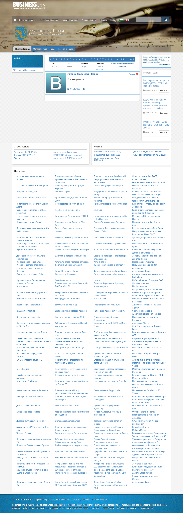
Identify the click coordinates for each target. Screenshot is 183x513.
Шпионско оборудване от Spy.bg (147, 466)
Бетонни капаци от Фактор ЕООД (147, 375)
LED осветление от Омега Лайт (108, 466)
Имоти (97, 280)
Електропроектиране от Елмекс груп (149, 396)
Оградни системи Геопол (143, 411)
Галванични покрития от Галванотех (32, 390)
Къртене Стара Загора (26, 472)
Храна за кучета (101, 286)
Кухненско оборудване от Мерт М (110, 264)
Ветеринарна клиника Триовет (146, 448)
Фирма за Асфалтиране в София (109, 469)
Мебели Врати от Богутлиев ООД (147, 280)
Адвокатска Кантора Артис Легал (31, 197)
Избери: (22, 49)
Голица (17, 58)
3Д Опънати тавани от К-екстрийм (32, 185)
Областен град (40, 49)
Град (52, 49)
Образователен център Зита (68, 442)
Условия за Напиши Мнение (94, 499)
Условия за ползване (70, 499)
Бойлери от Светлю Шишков (29, 396)
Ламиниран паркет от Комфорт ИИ (110, 176)
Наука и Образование (27, 70)
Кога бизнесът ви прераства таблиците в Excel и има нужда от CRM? (156, 124)
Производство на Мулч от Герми (70, 203)
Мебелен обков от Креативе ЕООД (71, 485)
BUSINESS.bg (32, 499)
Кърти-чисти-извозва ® (143, 469)
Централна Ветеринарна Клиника (70, 255)
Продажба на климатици (143, 261)
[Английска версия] (127, 20)
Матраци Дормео (63, 191)
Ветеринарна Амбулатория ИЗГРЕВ (71, 216)
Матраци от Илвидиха (26, 191)
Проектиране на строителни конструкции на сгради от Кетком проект (147, 384)
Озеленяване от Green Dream (107, 430)
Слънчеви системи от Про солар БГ (110, 243)
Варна (84, 66)
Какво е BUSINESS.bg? (24, 155)
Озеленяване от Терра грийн (107, 390)
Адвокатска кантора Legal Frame (147, 454)
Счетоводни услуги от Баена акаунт (110, 274)
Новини (113, 20)
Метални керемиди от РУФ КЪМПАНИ (106, 159)
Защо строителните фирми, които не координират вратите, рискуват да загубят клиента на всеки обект (155, 104)
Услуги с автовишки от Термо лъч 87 (149, 436)
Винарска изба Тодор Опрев (29, 261)
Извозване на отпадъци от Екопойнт (110, 381)
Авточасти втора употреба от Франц (71, 261)
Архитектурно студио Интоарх (146, 359)
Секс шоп (98, 210)
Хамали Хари (100, 298)
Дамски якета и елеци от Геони (108, 237)
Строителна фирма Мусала (67, 338)
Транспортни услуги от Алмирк (69, 375)
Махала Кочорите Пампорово (146, 292)
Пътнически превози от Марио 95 (109, 310)
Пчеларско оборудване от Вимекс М (111, 347)
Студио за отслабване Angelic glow (110, 341)
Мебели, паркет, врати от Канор (31, 298)
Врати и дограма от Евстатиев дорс (71, 433)
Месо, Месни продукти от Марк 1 (70, 466)
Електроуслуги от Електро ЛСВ (69, 317)
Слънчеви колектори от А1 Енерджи (150, 155)
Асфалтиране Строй (141, 271)
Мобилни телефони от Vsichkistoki (148, 295)
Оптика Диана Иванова (104, 439)
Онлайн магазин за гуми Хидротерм (72, 249)
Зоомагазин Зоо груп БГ (143, 463)
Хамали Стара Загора (142, 472)
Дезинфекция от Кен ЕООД (144, 176)
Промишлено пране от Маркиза (108, 427)
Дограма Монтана (140, 283)
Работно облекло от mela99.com (70, 439)
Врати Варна (22, 286)
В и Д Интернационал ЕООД (107, 155)
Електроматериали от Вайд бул (69, 347)
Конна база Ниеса (140, 427)
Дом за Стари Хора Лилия (28, 405)
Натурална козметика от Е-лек (69, 463)
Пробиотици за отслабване (29, 304)
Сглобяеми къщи (63, 280)
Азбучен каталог (70, 20)
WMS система (100, 261)
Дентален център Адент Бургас (108, 338)
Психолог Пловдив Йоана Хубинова (110, 203)
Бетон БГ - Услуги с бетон (66, 271)
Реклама (103, 20)
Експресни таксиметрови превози (71, 310)
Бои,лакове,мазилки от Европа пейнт (149, 433)
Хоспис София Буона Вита (67, 405)
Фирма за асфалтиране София (30, 274)
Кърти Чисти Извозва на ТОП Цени (71, 472)
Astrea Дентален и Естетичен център (111, 249)
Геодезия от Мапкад (25, 310)
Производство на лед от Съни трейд (71, 283)
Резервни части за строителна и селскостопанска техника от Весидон (31, 267)
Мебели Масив (139, 430)
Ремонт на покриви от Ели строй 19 (148, 182)
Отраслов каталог (27, 20)
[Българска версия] (121, 20)
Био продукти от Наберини (67, 298)
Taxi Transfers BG (62, 286)
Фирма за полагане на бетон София (110, 271)
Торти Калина (22, 369)
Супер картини (139, 179)
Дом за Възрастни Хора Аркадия (70, 451)
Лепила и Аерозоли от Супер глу (109, 283)
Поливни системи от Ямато (106, 442)
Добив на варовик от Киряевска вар (71, 445)
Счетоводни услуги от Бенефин (108, 185)
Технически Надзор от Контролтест (71, 237)
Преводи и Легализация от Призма (32, 445)
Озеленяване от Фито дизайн (146, 445)
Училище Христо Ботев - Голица (82, 74)
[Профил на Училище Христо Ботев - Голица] (56, 82)
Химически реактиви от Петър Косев (149, 439)
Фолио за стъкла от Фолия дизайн (32, 469)
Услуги (17, 158)
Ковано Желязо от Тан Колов (29, 338)
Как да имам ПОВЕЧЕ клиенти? (67, 158)
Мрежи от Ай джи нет (26, 249)
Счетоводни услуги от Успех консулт (149, 451)
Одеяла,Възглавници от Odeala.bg (109, 222)
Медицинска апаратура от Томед (31, 332)
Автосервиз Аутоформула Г (145, 442)
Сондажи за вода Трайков (28, 411)
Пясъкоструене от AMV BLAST (108, 304)
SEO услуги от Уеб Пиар (66, 304)
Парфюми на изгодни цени (67, 210)
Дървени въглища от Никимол (30, 421)
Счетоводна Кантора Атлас (67, 421)
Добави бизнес (89, 20)
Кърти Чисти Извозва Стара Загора (71, 482)
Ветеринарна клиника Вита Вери (147, 228)
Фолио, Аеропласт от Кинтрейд (146, 191)
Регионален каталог (49, 20)
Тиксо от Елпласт (24, 433)
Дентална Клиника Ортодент (68, 264)
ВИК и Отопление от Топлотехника (71, 457)
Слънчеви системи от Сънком (68, 469)
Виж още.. (164, 90)
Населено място (65, 49)
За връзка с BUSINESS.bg (25, 152)
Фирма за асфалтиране (66, 274)
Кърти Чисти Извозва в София (107, 482)
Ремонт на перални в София (68, 176)
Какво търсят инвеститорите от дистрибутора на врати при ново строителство (156, 82)
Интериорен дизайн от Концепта (109, 463)
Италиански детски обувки (28, 222)
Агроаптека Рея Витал (26, 381)
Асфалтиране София (141, 482)
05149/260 (75, 88)
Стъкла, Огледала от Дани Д (29, 359)
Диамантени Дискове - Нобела (147, 152)
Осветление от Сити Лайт (28, 317)
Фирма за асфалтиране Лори (145, 338)
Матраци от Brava (140, 378)
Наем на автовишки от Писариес (147, 194)
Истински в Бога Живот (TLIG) (107, 152)
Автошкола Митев (140, 323)
